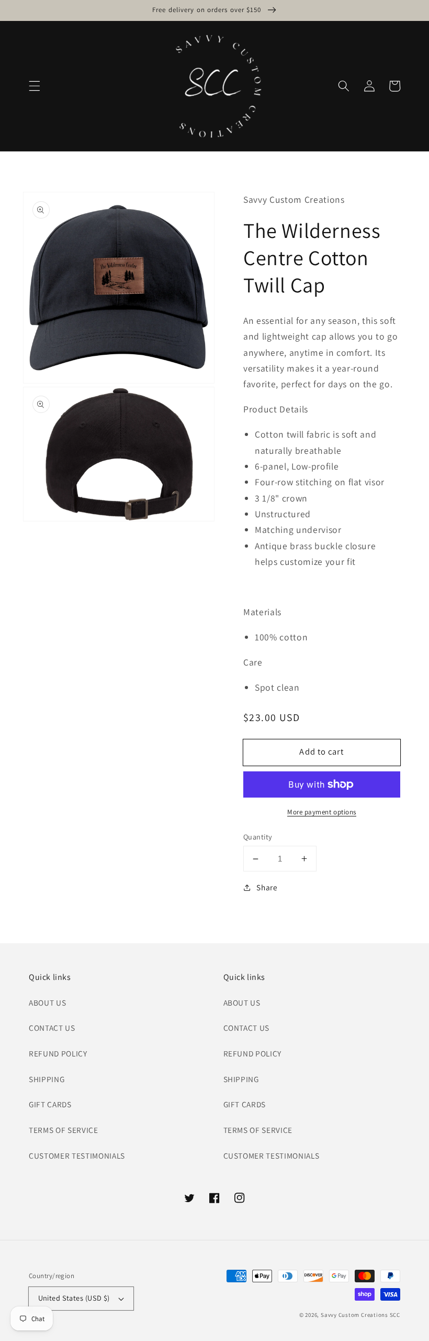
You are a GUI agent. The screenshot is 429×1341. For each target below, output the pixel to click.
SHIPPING (46, 1079)
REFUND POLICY (58, 1053)
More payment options (321, 812)
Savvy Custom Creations (355, 1314)
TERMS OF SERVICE (63, 1130)
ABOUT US (47, 1002)
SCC (395, 1314)
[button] (34, 86)
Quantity (258, 837)
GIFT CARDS (50, 1104)
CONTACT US (52, 1027)
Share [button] (266, 887)
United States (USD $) (74, 1298)
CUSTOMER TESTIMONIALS (77, 1155)
